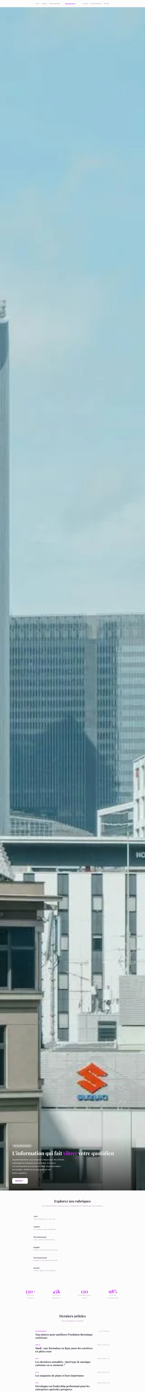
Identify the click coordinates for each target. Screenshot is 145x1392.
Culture (44, 3)
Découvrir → (20, 1181)
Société (106, 3)
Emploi (85, 3)
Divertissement (54, 3)
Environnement (96, 3)
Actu (37, 3)
